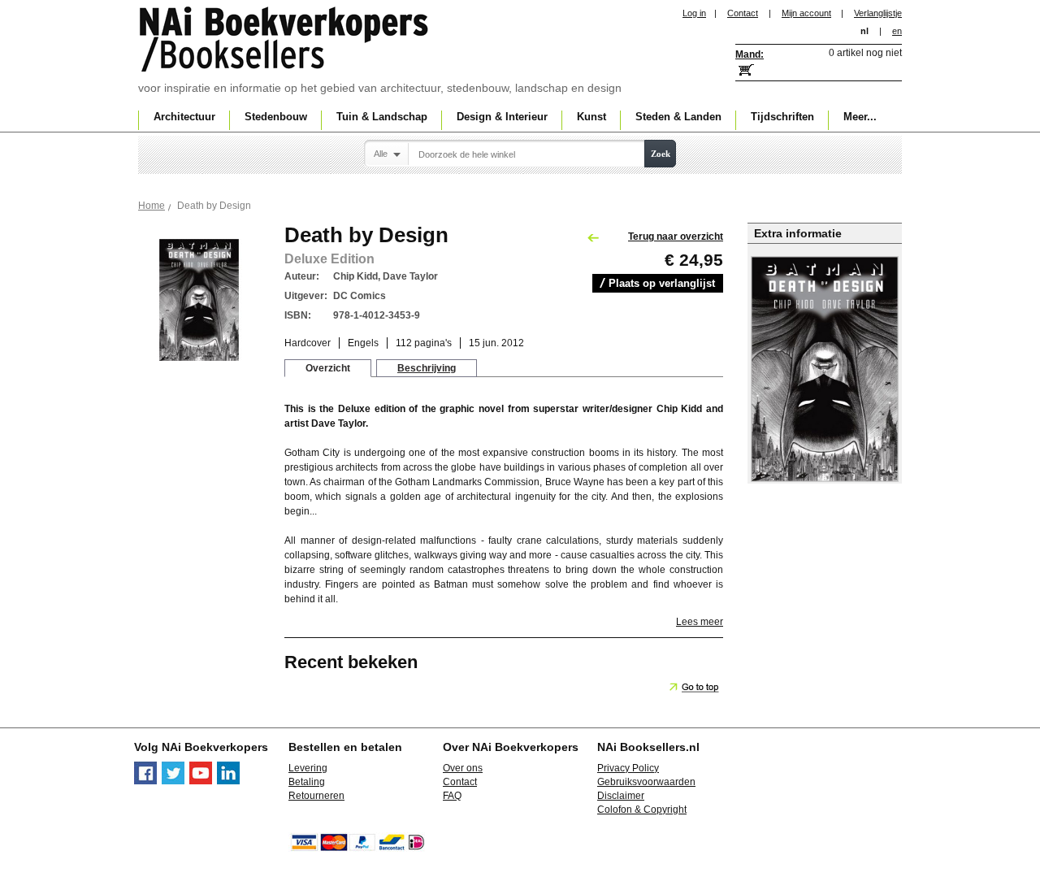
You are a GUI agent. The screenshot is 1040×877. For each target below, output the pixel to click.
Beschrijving (426, 368)
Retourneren (316, 795)
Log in (694, 13)
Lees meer (699, 621)
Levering (307, 768)
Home (151, 206)
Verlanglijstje (878, 13)
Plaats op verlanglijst (662, 283)
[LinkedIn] (228, 781)
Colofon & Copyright (642, 809)
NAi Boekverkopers (285, 40)
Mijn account (806, 13)
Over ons (463, 768)
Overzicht (328, 368)
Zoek (660, 153)
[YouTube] (200, 781)
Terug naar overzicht (675, 236)
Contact (742, 13)
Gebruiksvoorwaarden (646, 782)
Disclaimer (620, 795)
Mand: (749, 54)
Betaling (306, 782)
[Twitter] (173, 781)
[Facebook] (145, 781)
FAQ (452, 795)
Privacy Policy (628, 768)
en (897, 31)
